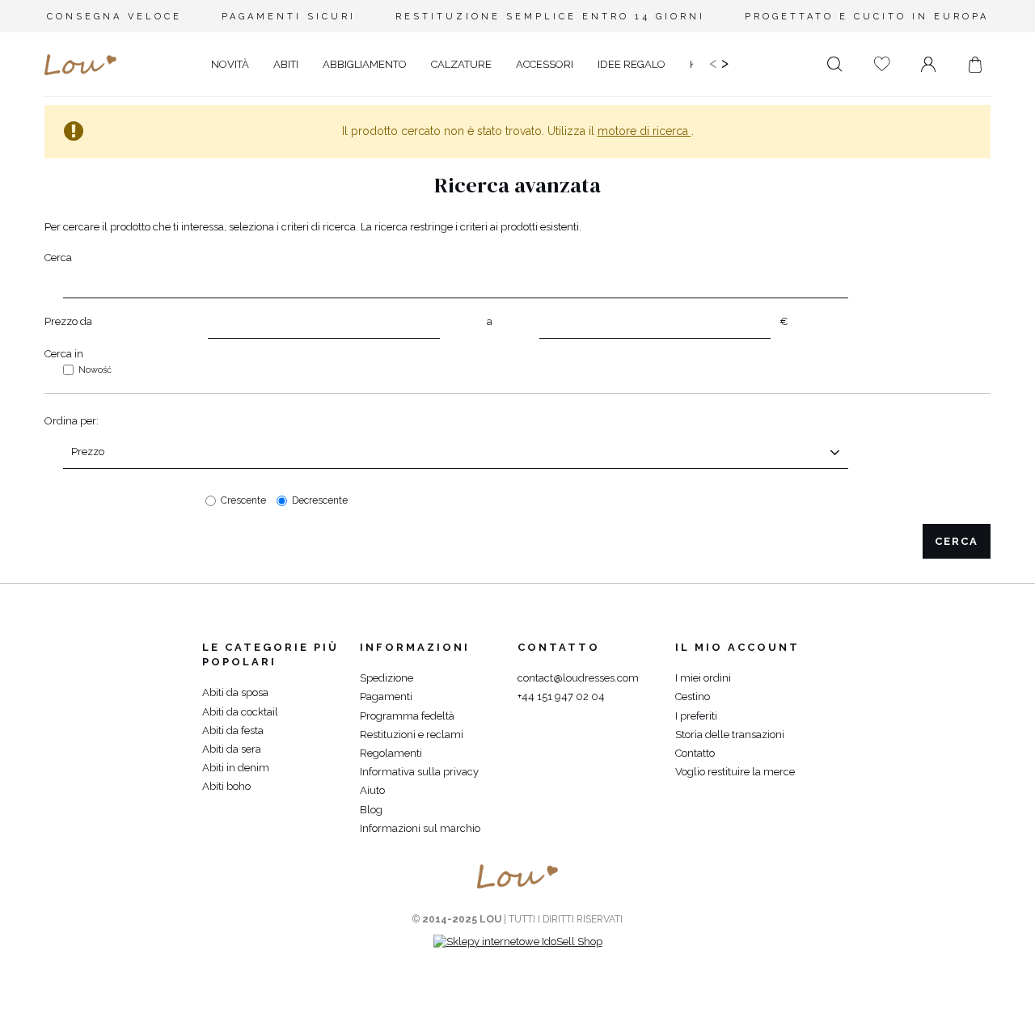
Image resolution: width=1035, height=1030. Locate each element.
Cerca (58, 257)
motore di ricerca (644, 131)
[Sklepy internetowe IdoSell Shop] (517, 941)
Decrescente (320, 500)
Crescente (243, 500)
